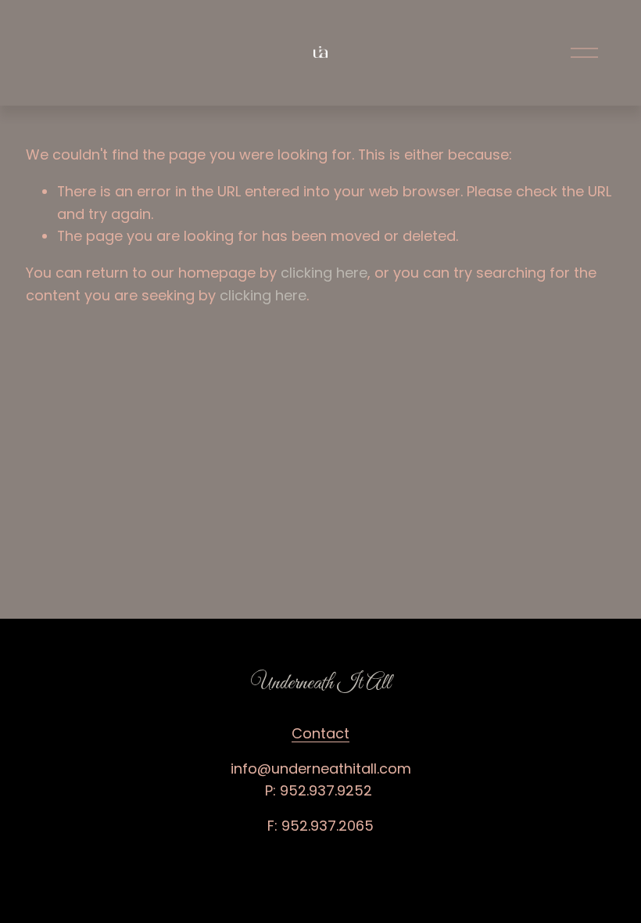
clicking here (324, 272)
